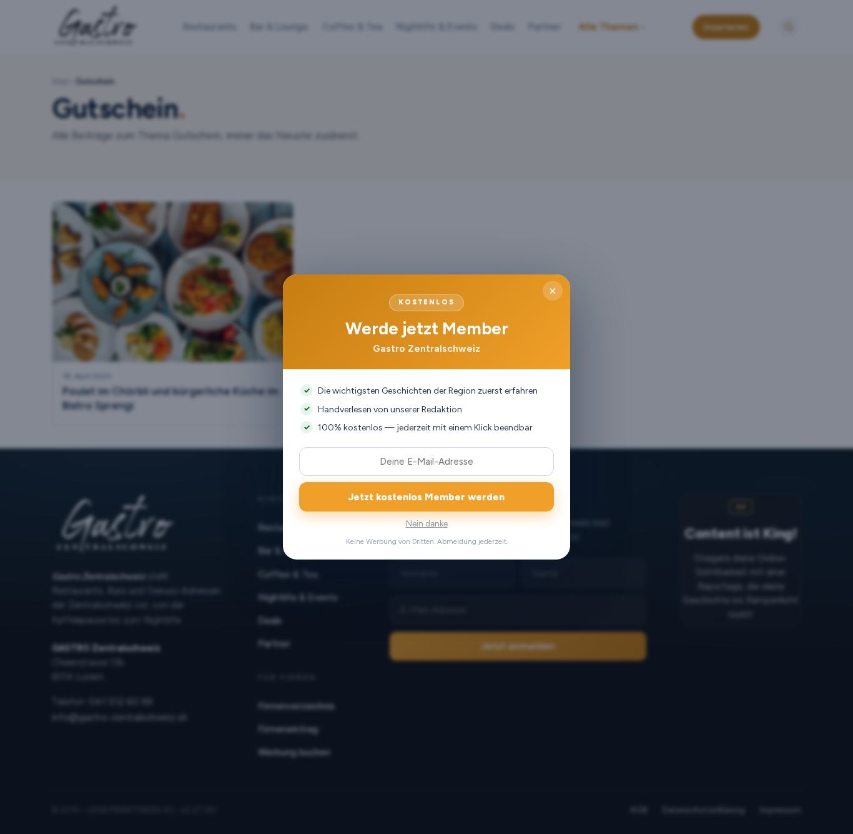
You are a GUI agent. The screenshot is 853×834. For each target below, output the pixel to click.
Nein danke (427, 523)
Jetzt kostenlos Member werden (426, 497)
